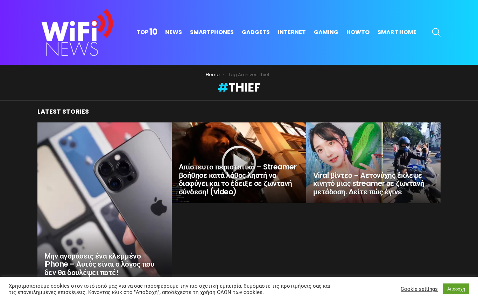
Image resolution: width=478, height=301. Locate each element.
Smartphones (212, 32)
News (173, 32)
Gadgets (256, 32)
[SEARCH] (436, 32)
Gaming (326, 32)
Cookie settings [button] (419, 289)
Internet (292, 32)
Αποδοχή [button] (456, 289)
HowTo (358, 32)
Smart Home (397, 32)
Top (146, 32)
